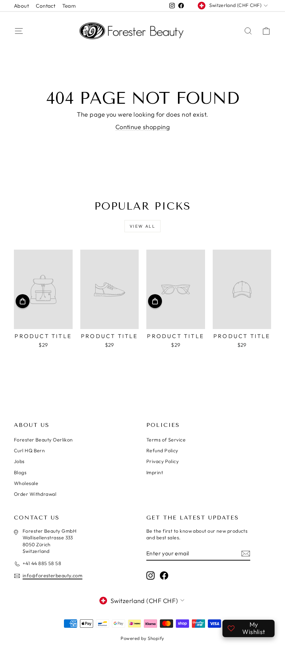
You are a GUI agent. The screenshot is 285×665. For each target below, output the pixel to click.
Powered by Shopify (142, 638)
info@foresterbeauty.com (52, 575)
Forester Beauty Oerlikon (43, 440)
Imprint (154, 472)
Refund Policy (162, 450)
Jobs (19, 461)
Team (69, 5)
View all (142, 226)
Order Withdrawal (35, 494)
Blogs (20, 472)
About (21, 5)
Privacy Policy (162, 461)
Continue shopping (142, 127)
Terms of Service (166, 440)
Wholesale (26, 483)
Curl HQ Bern (29, 450)
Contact (45, 5)
